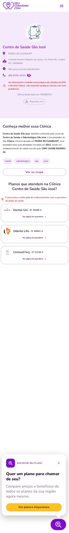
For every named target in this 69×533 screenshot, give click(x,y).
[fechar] (59, 463)
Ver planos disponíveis (33, 507)
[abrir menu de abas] (61, 5)
